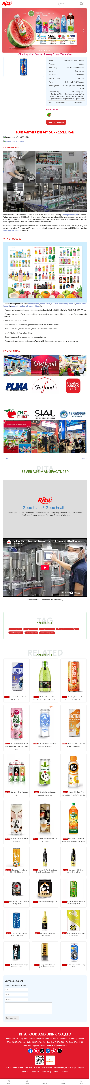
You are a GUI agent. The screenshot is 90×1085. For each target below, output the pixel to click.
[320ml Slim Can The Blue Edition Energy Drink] (16, 920)
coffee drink (81, 304)
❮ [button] (5, 30)
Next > (84, 458)
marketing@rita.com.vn (36, 1046)
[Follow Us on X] (59, 1050)
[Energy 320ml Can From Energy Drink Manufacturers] (45, 952)
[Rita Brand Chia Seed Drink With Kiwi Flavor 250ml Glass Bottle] (45, 677)
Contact (81, 1083)
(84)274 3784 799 (57, 1042)
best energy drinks (16, 629)
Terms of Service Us (60, 1072)
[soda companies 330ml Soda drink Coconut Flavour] (45, 723)
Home (9, 1083)
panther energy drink (16, 632)
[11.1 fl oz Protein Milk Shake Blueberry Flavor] (16, 677)
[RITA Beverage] (7, 3)
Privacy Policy (46, 1072)
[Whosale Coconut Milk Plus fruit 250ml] (16, 818)
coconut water (33, 304)
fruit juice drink (69, 304)
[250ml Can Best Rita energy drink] (73, 952)
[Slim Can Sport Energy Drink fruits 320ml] (73, 920)
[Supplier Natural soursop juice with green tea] (45, 772)
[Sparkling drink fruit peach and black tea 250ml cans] (73, 677)
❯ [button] (83, 30)
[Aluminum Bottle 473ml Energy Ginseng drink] (73, 857)
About (63, 1083)
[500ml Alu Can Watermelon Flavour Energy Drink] (73, 889)
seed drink (15, 306)
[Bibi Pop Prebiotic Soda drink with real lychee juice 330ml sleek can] (16, 723)
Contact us (35, 1072)
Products (45, 1083)
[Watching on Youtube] (36, 1050)
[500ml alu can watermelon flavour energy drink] (49, 115)
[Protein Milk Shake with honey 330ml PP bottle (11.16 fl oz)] (73, 772)
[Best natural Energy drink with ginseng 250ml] (16, 889)
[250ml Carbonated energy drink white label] (16, 952)
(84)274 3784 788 (38, 1042)
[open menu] (87, 4)
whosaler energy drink (47, 632)
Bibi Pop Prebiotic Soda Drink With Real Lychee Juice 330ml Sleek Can (16, 746)
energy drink (34, 306)
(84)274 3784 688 (18, 1042)
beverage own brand (11, 230)
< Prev (5, 458)
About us (25, 1072)
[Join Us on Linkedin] (48, 1050)
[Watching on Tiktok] (42, 1050)
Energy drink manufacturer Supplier (67, 629)
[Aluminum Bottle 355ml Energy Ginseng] (45, 920)
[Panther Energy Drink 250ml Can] (13, 141)
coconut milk (45, 304)
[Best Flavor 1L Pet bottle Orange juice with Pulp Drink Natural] (73, 818)
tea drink (6, 306)
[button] (39, 50)
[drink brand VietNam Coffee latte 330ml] (45, 818)
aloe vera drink (57, 304)
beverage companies (70, 215)
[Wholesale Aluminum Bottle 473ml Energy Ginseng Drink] (45, 857)
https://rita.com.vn (61, 1046)
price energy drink (32, 632)
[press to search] (81, 3)
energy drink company (47, 629)
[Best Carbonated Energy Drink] (45, 889)
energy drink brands (31, 629)
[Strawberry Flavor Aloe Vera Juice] (16, 772)
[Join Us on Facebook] (30, 1050)
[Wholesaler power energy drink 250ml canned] (16, 857)
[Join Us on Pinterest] (53, 1050)
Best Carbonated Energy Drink (47, 901)
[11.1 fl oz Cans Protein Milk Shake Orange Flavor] (73, 723)
